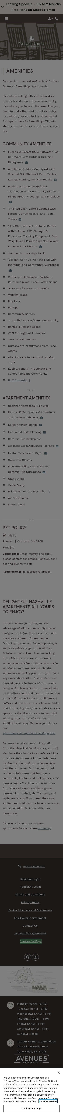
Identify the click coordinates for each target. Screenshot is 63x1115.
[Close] (59, 1072)
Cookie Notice (48, 1101)
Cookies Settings (31, 1108)
